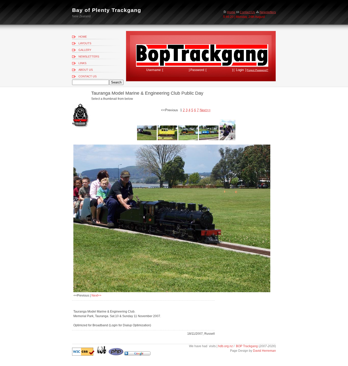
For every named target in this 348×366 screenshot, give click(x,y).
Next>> (96, 295)
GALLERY (84, 49)
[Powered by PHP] (116, 354)
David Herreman (264, 351)
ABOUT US (85, 69)
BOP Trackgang (247, 346)
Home (231, 12)
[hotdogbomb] (101, 354)
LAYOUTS (84, 43)
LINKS (82, 63)
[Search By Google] (137, 354)
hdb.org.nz (226, 346)
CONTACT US (87, 76)
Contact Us (247, 12)
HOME (82, 36)
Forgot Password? (257, 70)
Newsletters (268, 12)
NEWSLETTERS (88, 56)
